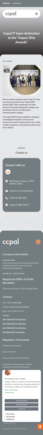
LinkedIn (6, 315)
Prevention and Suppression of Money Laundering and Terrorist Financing (17, 366)
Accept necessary (21, 400)
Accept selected (21, 405)
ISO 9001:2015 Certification (14, 332)
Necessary (11, 414)
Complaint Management (12, 346)
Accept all (21, 409)
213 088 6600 (16, 303)
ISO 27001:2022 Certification (14, 324)
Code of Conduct (9, 352)
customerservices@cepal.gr (18, 307)
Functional (11, 417)
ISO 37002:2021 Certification (14, 328)
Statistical (10, 419)
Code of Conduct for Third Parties (16, 358)
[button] (40, 426)
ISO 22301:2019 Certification (14, 320)
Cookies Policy (9, 392)
